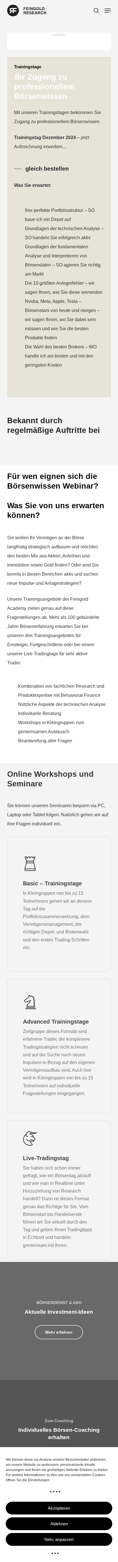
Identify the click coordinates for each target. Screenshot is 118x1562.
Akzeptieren (59, 1508)
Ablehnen (59, 1523)
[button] (108, 10)
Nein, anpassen (59, 1539)
